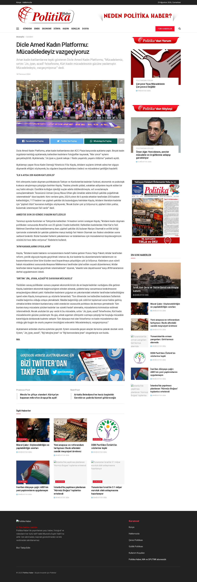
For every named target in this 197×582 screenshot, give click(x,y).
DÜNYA (57, 28)
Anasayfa (20, 37)
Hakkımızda (27, 2)
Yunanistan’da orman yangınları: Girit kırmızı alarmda (161, 339)
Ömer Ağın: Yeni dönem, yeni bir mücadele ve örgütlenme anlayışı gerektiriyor (153, 154)
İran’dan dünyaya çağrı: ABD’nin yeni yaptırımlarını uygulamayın (163, 372)
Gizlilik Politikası (136, 546)
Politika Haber (28, 573)
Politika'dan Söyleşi (144, 148)
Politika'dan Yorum (144, 80)
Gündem (29, 37)
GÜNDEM (27, 28)
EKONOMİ (46, 28)
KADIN (66, 28)
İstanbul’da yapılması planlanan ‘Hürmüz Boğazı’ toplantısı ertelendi (70, 490)
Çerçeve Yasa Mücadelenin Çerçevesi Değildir (150, 85)
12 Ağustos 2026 (144, 162)
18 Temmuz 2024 (23, 74)
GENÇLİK (75, 28)
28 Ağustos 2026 (25, 452)
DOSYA (85, 28)
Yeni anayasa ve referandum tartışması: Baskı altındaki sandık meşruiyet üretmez (69, 448)
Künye (18, 2)
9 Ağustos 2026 (143, 91)
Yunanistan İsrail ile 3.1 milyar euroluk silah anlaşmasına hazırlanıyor (106, 490)
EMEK (37, 28)
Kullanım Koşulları (137, 553)
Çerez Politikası (136, 540)
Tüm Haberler (165, 29)
